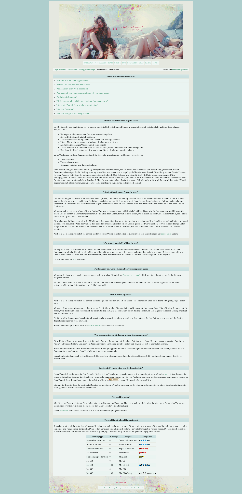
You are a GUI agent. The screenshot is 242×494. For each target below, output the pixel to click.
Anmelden (175, 70)
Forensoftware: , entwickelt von (121, 488)
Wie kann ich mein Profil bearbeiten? (72, 88)
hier (74, 259)
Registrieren (183, 70)
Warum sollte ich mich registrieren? (72, 80)
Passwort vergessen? (131, 275)
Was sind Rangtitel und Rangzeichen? (73, 113)
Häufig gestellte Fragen (87, 70)
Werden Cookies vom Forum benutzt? (73, 84)
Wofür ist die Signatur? (66, 97)
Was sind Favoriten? (65, 109)
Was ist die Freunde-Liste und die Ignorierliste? (77, 105)
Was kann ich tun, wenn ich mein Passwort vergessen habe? (82, 93)
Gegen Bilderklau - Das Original (65, 70)
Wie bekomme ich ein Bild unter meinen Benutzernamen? (82, 101)
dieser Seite (166, 234)
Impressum (121, 482)
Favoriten (64, 410)
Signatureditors (95, 325)
